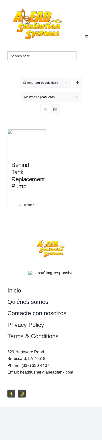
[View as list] (55, 109)
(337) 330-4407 (35, 365)
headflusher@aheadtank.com (46, 372)
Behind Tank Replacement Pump (28, 175)
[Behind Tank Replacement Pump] (27, 143)
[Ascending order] (77, 83)
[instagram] (22, 394)
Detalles (28, 205)
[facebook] (11, 394)
